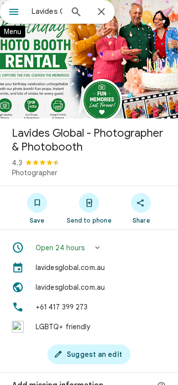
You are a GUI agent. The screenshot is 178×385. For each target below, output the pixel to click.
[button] (89, 248)
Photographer (34, 172)
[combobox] (47, 11)
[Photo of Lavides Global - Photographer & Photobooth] (89, 59)
